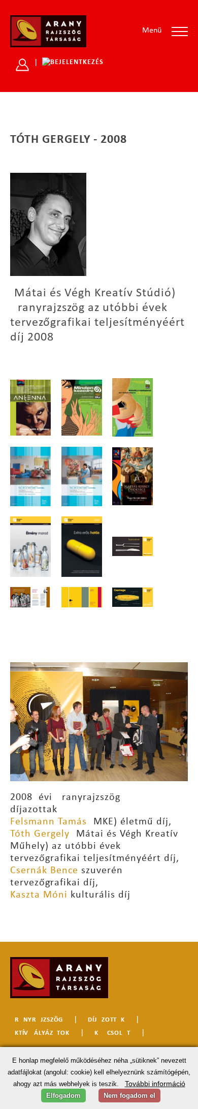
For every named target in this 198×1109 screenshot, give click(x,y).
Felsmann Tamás (48, 822)
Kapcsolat (112, 1033)
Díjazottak (106, 1019)
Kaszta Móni (39, 895)
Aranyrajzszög (36, 1019)
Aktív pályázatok (40, 1033)
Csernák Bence (44, 871)
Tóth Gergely (40, 834)
